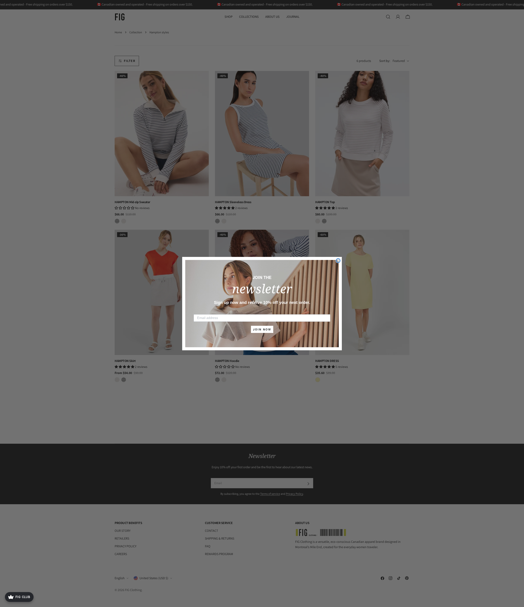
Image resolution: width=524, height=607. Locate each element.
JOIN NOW (262, 329)
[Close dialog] (338, 261)
